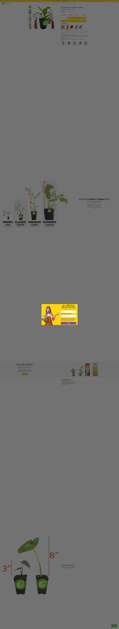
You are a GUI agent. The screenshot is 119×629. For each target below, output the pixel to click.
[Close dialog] (76, 305)
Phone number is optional (66, 313)
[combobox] (62, 316)
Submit (68, 323)
